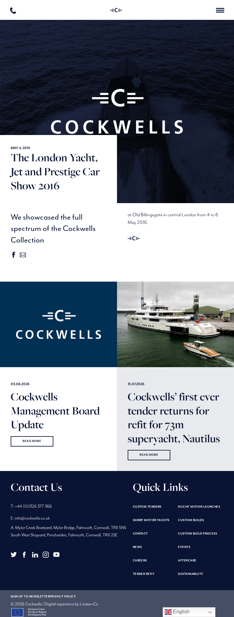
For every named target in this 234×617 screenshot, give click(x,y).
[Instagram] (46, 555)
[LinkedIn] (35, 555)
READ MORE (32, 441)
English (181, 611)
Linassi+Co (89, 604)
